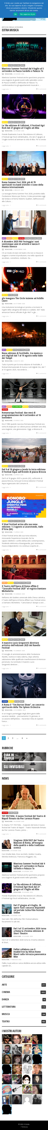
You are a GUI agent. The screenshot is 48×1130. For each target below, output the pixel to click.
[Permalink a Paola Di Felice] (17, 1069)
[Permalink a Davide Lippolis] (7, 1079)
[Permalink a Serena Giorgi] (17, 1049)
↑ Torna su (24, 1127)
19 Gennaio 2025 (19, 594)
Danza (9, 238)
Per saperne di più (27, 14)
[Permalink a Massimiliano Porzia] (7, 1109)
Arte (4, 238)
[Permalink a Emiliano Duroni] (27, 1039)
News (23, 65)
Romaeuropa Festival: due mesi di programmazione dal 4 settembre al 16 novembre (21, 415)
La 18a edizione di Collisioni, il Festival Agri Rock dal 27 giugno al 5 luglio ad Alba (23, 126)
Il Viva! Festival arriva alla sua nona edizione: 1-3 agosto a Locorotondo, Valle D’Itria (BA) (22, 527)
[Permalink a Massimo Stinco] (7, 1049)
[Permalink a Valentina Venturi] (17, 1039)
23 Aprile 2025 (18, 420)
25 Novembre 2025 (19, 249)
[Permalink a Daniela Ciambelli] (37, 1049)
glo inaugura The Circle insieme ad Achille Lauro (23, 299)
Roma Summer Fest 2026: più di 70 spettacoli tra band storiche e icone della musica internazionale (22, 185)
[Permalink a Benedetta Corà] (27, 1049)
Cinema (4, 701)
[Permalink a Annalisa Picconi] (37, 1069)
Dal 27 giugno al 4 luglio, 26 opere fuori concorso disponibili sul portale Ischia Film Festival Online (29, 909)
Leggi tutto (5, 89)
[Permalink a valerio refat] (27, 1099)
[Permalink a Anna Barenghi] (27, 1079)
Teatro (21, 238)
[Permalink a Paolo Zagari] (17, 1079)
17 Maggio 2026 (15, 959)
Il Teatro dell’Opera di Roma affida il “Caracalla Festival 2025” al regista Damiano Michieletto (24, 588)
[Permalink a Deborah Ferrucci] (7, 1059)
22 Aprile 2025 (18, 475)
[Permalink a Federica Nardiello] (17, 1099)
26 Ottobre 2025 (19, 304)
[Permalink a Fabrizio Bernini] (37, 1059)
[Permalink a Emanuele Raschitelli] (37, 1099)
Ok (15, 14)
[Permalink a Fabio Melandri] (7, 1039)
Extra (10, 65)
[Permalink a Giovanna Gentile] (27, 1059)
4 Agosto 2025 (18, 361)
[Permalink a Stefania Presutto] (27, 1089)
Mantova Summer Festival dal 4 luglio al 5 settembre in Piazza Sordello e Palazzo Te (23, 70)
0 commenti (42, 89)
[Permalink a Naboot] (17, 1089)
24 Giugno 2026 (18, 74)
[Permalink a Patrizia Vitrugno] (17, 1059)
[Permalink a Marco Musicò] (7, 1069)
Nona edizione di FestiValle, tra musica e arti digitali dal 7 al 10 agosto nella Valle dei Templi (22, 355)
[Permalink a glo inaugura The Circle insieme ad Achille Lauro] (24, 279)
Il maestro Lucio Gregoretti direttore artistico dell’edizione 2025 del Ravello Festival (21, 645)
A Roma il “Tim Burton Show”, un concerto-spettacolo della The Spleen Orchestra (23, 706)
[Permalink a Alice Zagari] (37, 1089)
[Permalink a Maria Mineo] (7, 1089)
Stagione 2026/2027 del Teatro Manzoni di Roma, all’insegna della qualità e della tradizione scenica (29, 844)
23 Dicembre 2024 (19, 710)
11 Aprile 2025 (18, 532)
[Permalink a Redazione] (27, 1069)
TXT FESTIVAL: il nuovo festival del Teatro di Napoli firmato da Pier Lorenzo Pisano (24, 817)
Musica (4, 65)
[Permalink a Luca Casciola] (7, 1099)
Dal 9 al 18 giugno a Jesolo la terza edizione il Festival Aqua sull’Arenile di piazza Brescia (24, 470)
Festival (17, 65)
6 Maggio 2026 (18, 190)
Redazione (8, 74)
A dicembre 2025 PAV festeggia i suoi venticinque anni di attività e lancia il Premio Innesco (21, 244)
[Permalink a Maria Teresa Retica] (37, 1039)
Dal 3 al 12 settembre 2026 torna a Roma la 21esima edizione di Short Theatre (30, 931)
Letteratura (17, 406)
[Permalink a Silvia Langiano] (37, 1079)
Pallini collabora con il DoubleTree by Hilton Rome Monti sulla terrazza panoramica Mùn (30, 953)
